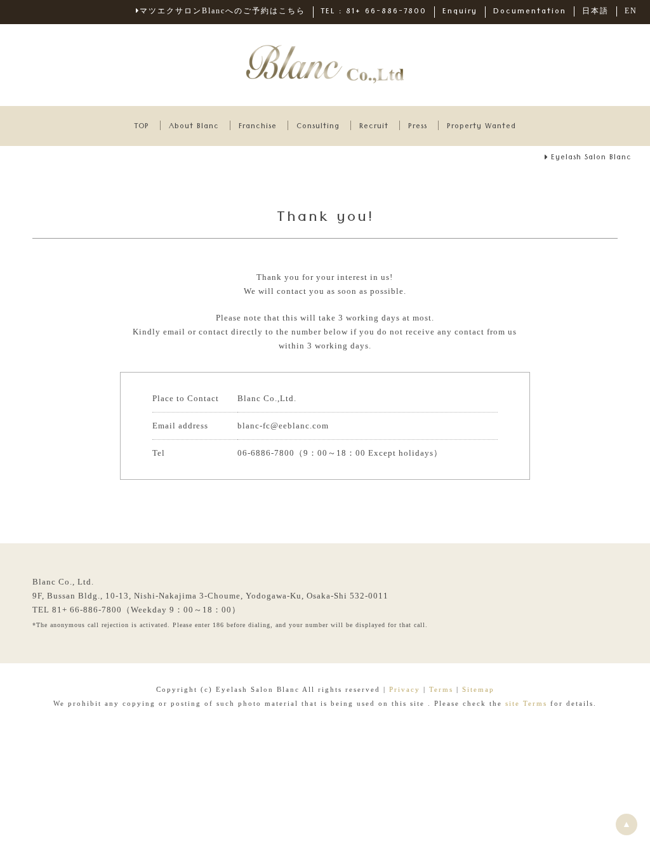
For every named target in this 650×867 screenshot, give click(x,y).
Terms (441, 689)
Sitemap (478, 689)
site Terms (527, 703)
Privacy (404, 689)
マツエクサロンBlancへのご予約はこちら (222, 10)
